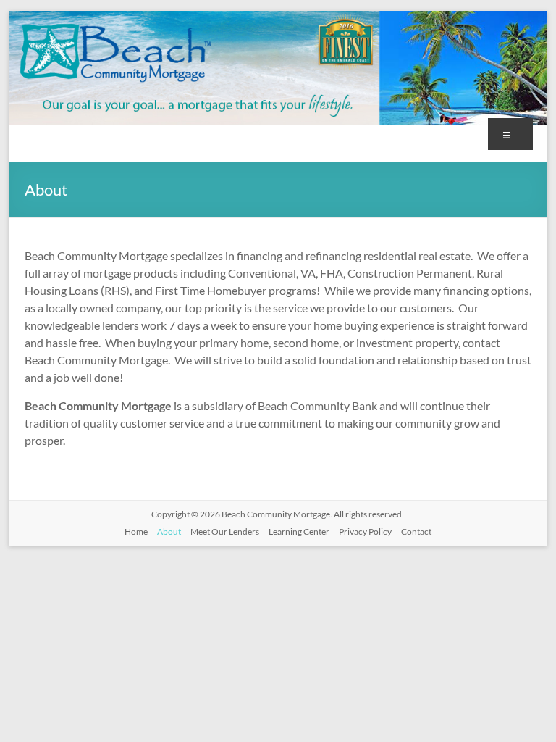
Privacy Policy (365, 531)
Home (136, 531)
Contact (416, 531)
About (169, 531)
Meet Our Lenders (224, 531)
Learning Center (299, 531)
